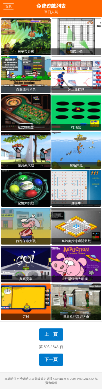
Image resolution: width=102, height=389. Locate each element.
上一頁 (51, 334)
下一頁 (51, 359)
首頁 (8, 6)
